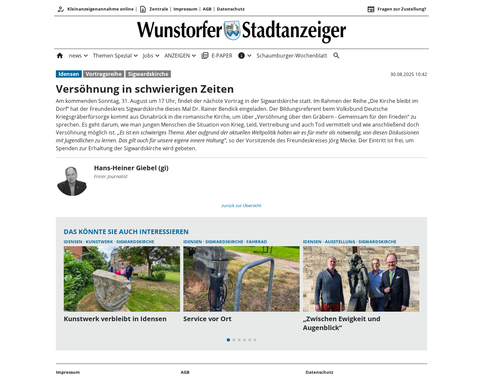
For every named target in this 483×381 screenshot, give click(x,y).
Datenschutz (230, 9)
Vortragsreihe (104, 74)
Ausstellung (340, 242)
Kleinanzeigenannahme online (95, 9)
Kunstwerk (100, 242)
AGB (207, 9)
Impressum (185, 9)
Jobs (148, 55)
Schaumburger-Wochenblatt (292, 55)
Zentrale (153, 9)
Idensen (68, 74)
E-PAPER (216, 56)
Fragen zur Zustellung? (396, 9)
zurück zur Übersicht (241, 205)
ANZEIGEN (177, 55)
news (75, 55)
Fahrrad (256, 242)
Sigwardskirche (148, 74)
